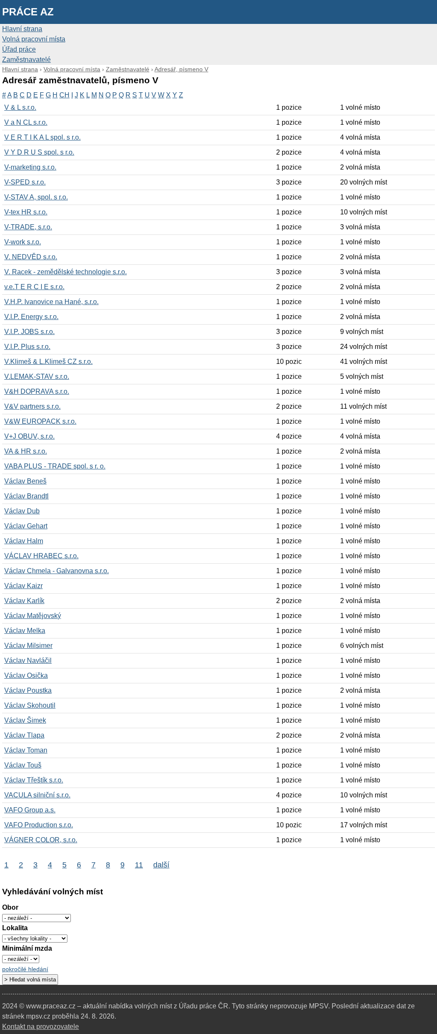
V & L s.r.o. (20, 107)
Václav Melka (24, 630)
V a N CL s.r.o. (25, 122)
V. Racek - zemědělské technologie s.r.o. (65, 271)
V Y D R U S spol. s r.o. (39, 152)
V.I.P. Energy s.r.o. (31, 316)
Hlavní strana (22, 28)
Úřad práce (19, 49)
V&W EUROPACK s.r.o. (40, 421)
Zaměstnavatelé (26, 59)
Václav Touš (22, 765)
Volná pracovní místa (33, 39)
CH (64, 95)
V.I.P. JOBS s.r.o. (29, 331)
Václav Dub (22, 511)
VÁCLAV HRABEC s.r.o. (41, 555)
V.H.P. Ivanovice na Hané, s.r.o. (51, 301)
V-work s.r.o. (22, 242)
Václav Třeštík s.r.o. (33, 780)
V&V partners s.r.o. (32, 406)
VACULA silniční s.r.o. (37, 795)
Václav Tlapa (24, 735)
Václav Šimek (25, 720)
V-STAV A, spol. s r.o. (36, 197)
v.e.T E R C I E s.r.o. (34, 286)
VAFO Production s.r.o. (38, 825)
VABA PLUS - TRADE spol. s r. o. (54, 466)
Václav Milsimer (28, 645)
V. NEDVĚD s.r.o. (30, 257)
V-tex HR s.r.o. (25, 212)
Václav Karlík (24, 600)
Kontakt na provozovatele (40, 1026)
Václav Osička (26, 675)
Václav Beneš (25, 481)
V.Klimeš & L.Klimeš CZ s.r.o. (48, 361)
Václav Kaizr (23, 585)
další (161, 864)
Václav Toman (25, 750)
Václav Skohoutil (29, 705)
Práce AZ (28, 12)
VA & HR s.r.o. (25, 451)
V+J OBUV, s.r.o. (29, 436)
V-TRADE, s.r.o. (28, 227)
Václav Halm (23, 541)
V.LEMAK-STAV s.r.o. (36, 376)
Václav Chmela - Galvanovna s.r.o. (56, 570)
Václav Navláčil (28, 660)
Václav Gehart (25, 526)
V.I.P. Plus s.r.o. (27, 346)
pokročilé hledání (25, 969)
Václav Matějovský (32, 615)
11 (139, 864)
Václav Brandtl (26, 496)
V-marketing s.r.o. (30, 167)
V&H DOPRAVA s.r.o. (36, 391)
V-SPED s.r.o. (25, 182)
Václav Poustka (28, 690)
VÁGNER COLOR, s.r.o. (40, 840)
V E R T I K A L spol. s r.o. (42, 137)
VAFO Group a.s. (29, 810)
